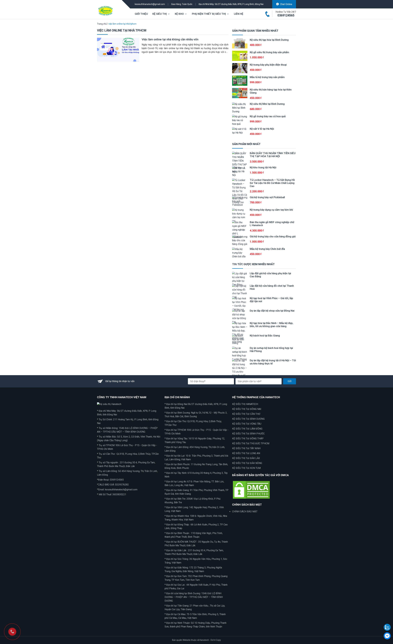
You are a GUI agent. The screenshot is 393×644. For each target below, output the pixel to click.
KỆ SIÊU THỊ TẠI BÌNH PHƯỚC (248, 433)
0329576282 (122, 484)
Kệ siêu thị (159, 13)
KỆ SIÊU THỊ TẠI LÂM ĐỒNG (247, 428)
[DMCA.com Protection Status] (251, 489)
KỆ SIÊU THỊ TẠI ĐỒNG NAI (246, 409)
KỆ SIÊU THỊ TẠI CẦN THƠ (246, 413)
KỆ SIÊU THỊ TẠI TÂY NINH (246, 448)
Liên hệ (238, 13)
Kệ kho (179, 13)
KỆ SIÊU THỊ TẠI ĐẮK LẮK (246, 458)
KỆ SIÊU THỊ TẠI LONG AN (246, 453)
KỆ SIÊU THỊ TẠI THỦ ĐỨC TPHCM (250, 443)
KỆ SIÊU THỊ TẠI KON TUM (246, 468)
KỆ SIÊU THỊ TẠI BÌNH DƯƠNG (248, 418)
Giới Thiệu (141, 13)
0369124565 (285, 15)
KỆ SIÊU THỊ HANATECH (245, 404)
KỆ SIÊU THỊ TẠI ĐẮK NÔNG (247, 463)
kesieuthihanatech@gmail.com (150, 4)
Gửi (289, 381)
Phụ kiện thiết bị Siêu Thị (209, 13)
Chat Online (286, 4)
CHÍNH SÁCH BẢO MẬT (244, 511)
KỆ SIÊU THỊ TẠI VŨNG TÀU (246, 423)
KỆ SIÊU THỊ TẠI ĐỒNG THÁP (248, 438)
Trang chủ (102, 24)
